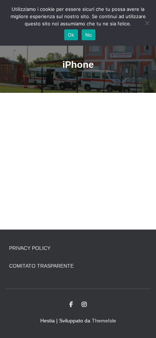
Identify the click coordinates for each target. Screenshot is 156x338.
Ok (71, 35)
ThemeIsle (104, 320)
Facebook (71, 304)
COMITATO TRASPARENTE (41, 266)
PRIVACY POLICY (29, 248)
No (88, 35)
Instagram (84, 304)
